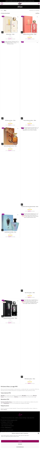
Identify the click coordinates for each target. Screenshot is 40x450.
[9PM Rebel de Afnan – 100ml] (30, 338)
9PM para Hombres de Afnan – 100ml (10, 318)
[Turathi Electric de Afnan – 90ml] (10, 222)
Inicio (2, 10)
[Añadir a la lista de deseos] (18, 17)
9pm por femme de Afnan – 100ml (30, 120)
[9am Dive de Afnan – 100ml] (30, 252)
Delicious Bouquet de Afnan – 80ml (10, 146)
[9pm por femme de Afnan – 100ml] (30, 80)
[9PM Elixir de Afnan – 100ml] (10, 80)
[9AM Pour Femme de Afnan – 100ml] (30, 24)
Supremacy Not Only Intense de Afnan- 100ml (29, 206)
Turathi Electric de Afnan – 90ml (10, 232)
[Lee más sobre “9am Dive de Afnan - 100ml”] (22, 291)
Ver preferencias (20, 447)
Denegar (20, 444)
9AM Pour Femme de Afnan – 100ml (29, 34)
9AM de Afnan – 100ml (10, 34)
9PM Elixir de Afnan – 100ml (10, 120)
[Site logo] (20, 3)
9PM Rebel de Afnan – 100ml (30, 378)
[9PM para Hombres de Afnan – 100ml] (10, 308)
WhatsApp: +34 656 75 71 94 (7, 422)
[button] (38, 433)
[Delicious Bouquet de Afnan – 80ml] (10, 136)
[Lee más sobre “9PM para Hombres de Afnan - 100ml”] (2, 316)
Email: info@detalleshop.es (6, 427)
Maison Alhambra (4, 409)
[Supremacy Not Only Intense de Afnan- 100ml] (30, 166)
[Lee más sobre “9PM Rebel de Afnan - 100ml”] (22, 377)
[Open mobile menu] (1, 4)
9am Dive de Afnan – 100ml (30, 292)
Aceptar (20, 441)
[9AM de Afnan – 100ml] (10, 24)
